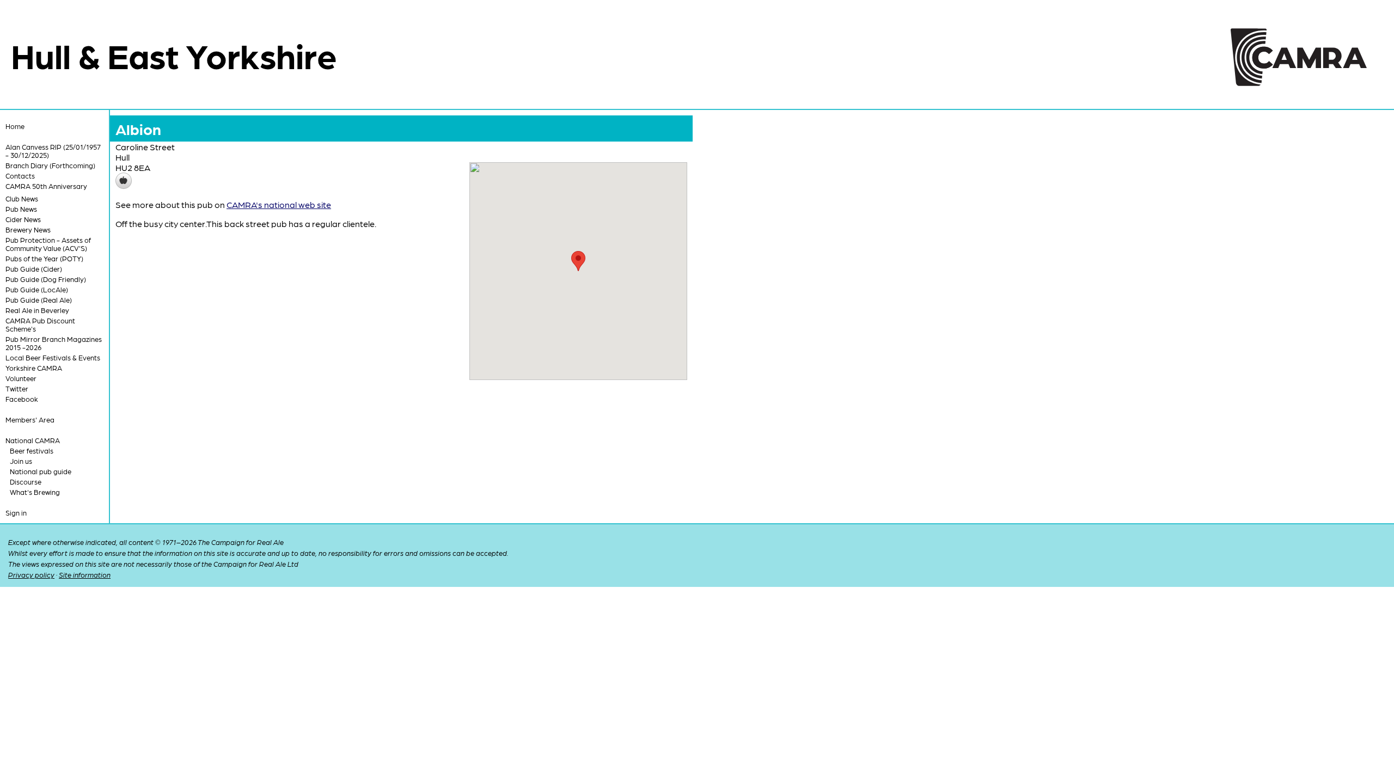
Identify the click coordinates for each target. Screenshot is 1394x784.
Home (15, 126)
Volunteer (20, 378)
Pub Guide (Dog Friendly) (45, 279)
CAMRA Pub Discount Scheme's (40, 324)
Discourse (25, 481)
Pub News (21, 209)
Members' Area (29, 419)
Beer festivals (31, 450)
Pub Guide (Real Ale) (38, 300)
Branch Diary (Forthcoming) (50, 165)
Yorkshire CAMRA (33, 368)
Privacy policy (31, 575)
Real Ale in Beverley (37, 310)
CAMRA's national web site (279, 204)
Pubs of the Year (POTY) (44, 258)
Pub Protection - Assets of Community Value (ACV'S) (48, 244)
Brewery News (28, 229)
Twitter (16, 388)
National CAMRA (32, 440)
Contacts (20, 175)
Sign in (16, 513)
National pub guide (40, 471)
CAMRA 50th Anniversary (46, 186)
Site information (85, 575)
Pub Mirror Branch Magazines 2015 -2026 (53, 343)
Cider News (23, 219)
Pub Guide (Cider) (33, 269)
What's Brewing (35, 492)
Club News (21, 198)
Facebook (21, 399)
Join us (21, 461)
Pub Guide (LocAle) (36, 289)
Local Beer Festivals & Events (52, 357)
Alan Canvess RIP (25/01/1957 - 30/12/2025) (53, 151)
